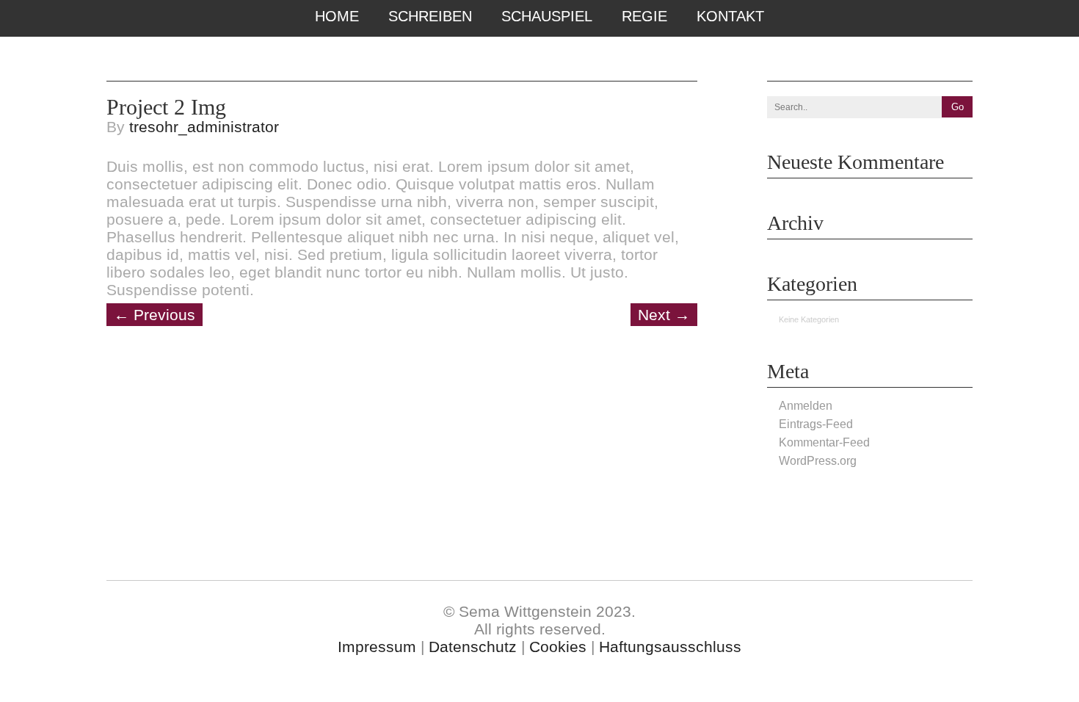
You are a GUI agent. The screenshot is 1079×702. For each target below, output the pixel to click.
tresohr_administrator (204, 126)
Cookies (557, 646)
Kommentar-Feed (824, 442)
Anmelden (805, 405)
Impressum (377, 646)
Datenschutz (473, 646)
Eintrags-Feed (816, 424)
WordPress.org (818, 461)
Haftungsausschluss (670, 646)
